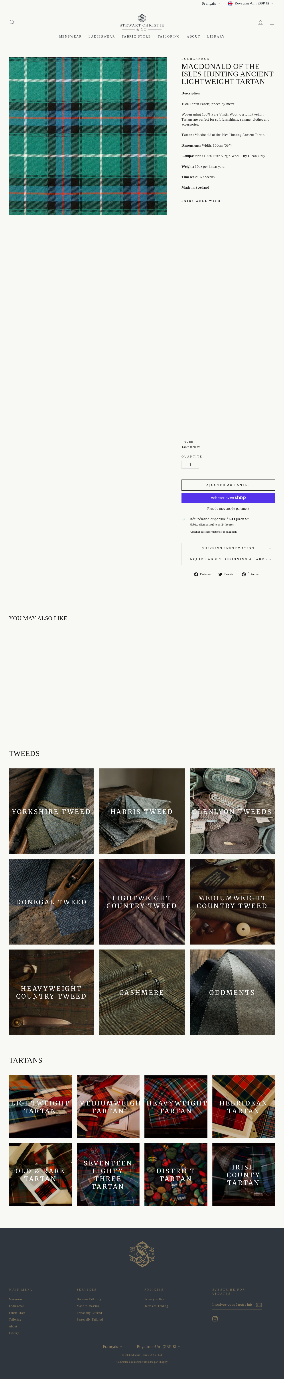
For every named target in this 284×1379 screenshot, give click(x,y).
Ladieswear (102, 36)
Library (216, 36)
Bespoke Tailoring (89, 1299)
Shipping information (228, 548)
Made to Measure (88, 1306)
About (194, 36)
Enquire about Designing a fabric (228, 559)
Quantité (192, 456)
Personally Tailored (90, 1319)
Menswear (70, 36)
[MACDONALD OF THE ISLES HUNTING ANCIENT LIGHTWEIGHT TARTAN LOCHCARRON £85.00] (190, 315)
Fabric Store (136, 36)
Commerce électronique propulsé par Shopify (142, 1361)
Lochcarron (195, 58)
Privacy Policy (154, 1299)
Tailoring (169, 36)
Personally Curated (89, 1313)
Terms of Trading (156, 1306)
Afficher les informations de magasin (213, 531)
